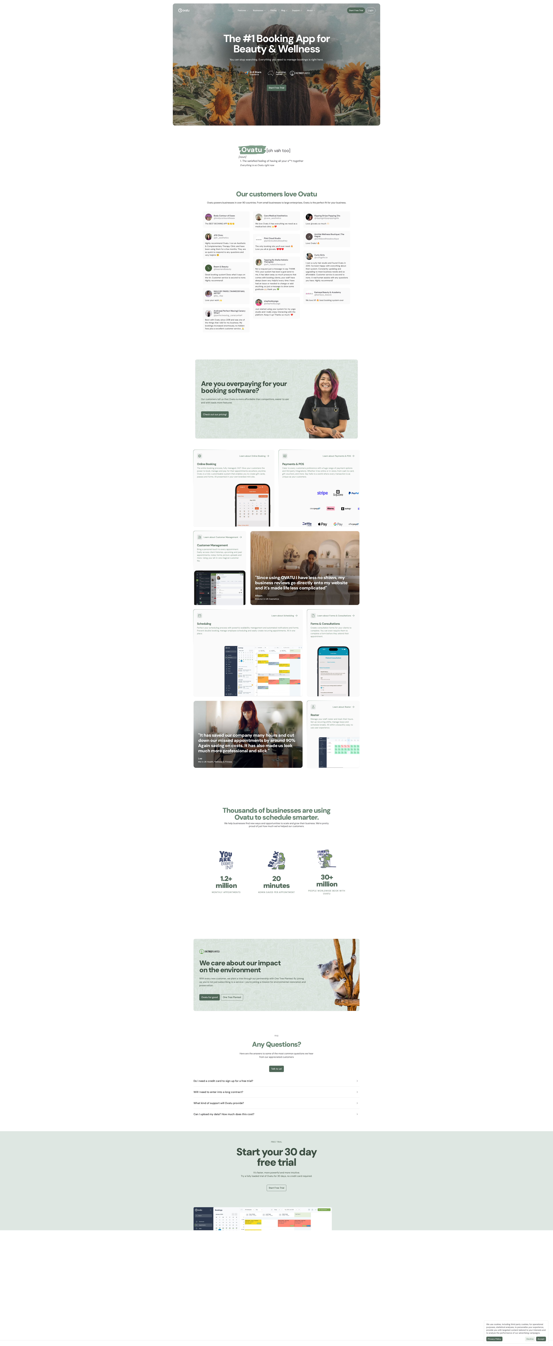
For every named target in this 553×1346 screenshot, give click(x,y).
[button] (243, 10)
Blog (283, 10)
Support (296, 10)
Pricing (273, 10)
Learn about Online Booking (252, 456)
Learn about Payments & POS (337, 456)
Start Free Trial (356, 10)
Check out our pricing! (215, 414)
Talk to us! (276, 1068)
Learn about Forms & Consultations (334, 615)
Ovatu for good (209, 997)
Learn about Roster (342, 707)
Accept (541, 1339)
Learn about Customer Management (221, 537)
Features (242, 10)
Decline (530, 1339)
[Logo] (184, 10)
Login (370, 10)
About (310, 10)
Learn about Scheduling (282, 615)
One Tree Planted (232, 997)
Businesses (258, 10)
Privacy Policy (494, 1339)
